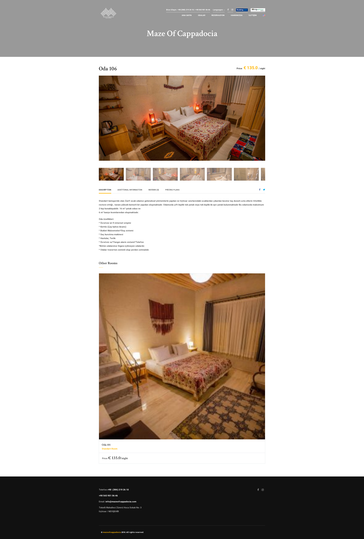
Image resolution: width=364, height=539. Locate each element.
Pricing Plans (172, 190)
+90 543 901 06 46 (108, 495)
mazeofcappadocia (112, 532)
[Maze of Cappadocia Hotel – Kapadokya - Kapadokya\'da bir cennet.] (108, 14)
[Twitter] (264, 189)
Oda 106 (108, 68)
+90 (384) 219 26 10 (118, 489)
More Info (182, 360)
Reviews (153, 190)
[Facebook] (259, 189)
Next (262, 116)
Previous (102, 116)
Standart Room (109, 448)
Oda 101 (106, 445)
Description (105, 190)
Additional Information (129, 190)
